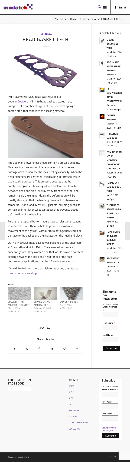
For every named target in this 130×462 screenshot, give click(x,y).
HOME (71, 386)
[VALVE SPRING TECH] (71, 293)
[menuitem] (98, 7)
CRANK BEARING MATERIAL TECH (42, 303)
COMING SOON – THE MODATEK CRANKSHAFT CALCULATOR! (114, 160)
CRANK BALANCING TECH (112, 44)
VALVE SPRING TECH (69, 301)
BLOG (11, 19)
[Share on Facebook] (14, 349)
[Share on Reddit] (64, 349)
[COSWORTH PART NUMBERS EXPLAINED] (19, 293)
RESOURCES (73, 410)
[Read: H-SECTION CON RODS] (102, 135)
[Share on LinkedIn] (52, 349)
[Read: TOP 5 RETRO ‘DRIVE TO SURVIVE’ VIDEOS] (102, 233)
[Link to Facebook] (115, 7)
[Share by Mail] (77, 349)
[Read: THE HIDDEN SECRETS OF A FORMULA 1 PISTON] (102, 206)
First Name (109, 323)
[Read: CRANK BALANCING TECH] (102, 41)
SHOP (71, 392)
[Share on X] (27, 349)
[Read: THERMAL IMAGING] (102, 116)
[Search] (98, 7)
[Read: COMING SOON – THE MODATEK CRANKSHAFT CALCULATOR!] (102, 153)
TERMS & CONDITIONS (78, 422)
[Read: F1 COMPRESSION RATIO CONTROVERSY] (102, 90)
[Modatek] (18, 7)
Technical (45, 34)
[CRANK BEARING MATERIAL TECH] (45, 293)
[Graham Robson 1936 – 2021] (127, 231)
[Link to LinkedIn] (120, 7)
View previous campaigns (109, 428)
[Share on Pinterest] (39, 349)
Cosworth (24, 101)
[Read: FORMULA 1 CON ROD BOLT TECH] (102, 184)
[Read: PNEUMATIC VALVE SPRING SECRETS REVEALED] (102, 63)
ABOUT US (73, 416)
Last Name (108, 335)
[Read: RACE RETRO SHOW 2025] (102, 259)
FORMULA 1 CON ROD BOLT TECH (114, 187)
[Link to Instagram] (125, 7)
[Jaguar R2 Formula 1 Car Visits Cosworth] (2, 231)
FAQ (70, 404)
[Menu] (105, 7)
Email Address (110, 308)
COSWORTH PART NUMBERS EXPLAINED (18, 303)
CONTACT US (74, 428)
